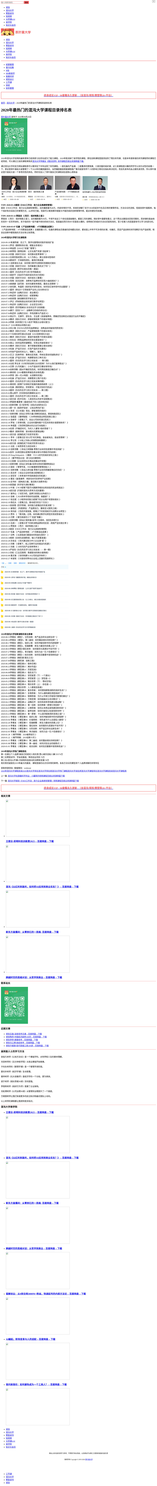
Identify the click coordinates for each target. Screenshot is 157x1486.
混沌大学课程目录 (105, 771)
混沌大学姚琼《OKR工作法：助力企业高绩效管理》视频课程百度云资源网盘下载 (43, 781)
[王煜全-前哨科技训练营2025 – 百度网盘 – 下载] (38, 836)
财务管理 (10, 88)
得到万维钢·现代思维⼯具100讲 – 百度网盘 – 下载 (27, 1046)
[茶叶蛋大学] (17, 35)
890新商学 (10, 73)
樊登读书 (10, 13)
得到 (8, 7)
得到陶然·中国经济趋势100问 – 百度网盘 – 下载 (26, 1037)
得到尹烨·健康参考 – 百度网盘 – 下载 (22, 1040)
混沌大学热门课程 (60, 771)
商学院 (9, 22)
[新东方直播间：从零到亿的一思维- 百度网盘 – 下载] (38, 927)
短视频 (9, 16)
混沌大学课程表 (120, 771)
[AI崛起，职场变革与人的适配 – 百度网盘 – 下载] (38, 1379)
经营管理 (10, 65)
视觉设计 (10, 79)
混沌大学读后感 (74, 771)
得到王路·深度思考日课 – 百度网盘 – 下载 (24, 1034)
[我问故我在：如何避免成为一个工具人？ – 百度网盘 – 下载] (38, 1424)
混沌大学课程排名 (89, 771)
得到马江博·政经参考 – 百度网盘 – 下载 (23, 1043)
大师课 (10, 19)
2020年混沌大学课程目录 (12, 771)
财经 (8, 85)
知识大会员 (11, 25)
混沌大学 (10, 10)
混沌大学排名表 (45, 771)
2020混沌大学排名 (30, 771)
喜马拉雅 (10, 67)
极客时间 (10, 76)
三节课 (9, 82)
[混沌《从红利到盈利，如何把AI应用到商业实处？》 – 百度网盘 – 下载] (38, 881)
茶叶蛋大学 (6, 117)
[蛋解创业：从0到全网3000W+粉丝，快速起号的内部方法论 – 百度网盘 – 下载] (38, 1334)
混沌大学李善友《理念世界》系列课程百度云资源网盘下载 (57, 161)
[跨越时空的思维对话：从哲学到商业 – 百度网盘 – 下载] (38, 972)
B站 (7, 70)
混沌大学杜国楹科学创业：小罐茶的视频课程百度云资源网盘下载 (36, 776)
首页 (3, 103)
